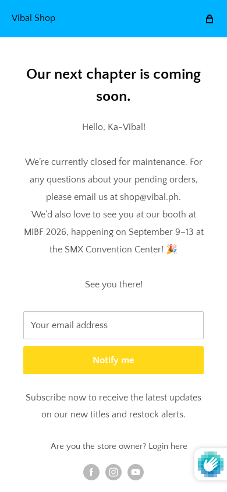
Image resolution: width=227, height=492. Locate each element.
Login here (167, 446)
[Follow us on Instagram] (113, 471)
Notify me (113, 360)
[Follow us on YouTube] (135, 471)
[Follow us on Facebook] (91, 471)
